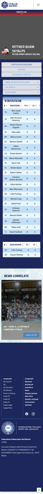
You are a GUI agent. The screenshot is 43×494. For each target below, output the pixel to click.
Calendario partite (21, 74)
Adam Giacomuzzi (16, 147)
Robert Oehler (16, 172)
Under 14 (6, 402)
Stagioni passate (31, 393)
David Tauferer (16, 232)
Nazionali (28, 381)
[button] (4, 105)
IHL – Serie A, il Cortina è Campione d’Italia (16, 328)
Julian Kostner (16, 184)
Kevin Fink (16, 163)
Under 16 (6, 399)
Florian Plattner (16, 254)
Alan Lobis (16, 132)
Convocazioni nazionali (30, 403)
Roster (21, 69)
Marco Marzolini (16, 158)
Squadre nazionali (31, 399)
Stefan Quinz (16, 167)
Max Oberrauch (16, 189)
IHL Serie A (7, 381)
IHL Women (7, 390)
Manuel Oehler (16, 215)
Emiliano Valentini (16, 209)
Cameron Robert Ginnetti (16, 178)
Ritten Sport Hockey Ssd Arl (26, 54)
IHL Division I (8, 387)
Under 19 (6, 396)
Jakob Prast (16, 203)
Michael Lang (16, 198)
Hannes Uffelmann (16, 221)
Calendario (29, 387)
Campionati (7, 378)
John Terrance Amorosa (16, 119)
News (27, 390)
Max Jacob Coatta (16, 112)
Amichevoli (29, 384)
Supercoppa (7, 404)
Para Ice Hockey (9, 393)
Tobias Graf (16, 227)
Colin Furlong (16, 194)
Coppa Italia (7, 407)
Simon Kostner (16, 153)
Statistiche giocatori (21, 64)
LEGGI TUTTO (31, 335)
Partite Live (22, 12)
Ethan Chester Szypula (16, 126)
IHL (4, 384)
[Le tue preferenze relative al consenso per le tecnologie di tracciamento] (39, 490)
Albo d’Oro (29, 396)
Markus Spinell (16, 141)
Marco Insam (16, 136)
